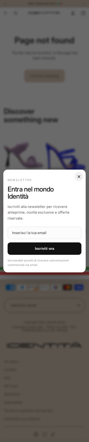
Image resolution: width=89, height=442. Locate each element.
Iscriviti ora (44, 248)
